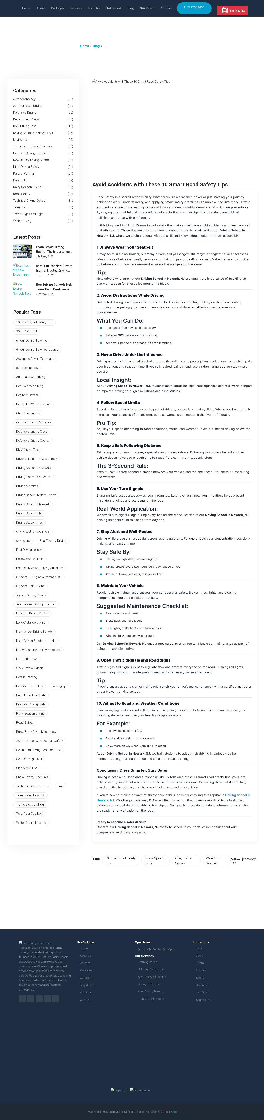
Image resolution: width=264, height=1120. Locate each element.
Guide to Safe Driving (30, 586)
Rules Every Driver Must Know (36, 732)
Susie (199, 955)
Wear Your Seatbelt (29, 813)
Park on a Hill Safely (29, 686)
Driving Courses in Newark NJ (43, 133)
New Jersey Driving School (43, 160)
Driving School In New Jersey (36, 495)
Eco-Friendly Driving (53, 540)
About (41, 8)
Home (26, 8)
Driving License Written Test (34, 477)
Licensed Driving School (43, 153)
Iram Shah (202, 992)
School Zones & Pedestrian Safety (39, 741)
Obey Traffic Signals (29, 668)
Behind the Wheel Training (33, 404)
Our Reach (147, 8)
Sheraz (200, 977)
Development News (43, 119)
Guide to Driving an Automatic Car (38, 577)
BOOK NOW (237, 11)
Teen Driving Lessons (30, 795)
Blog (131, 8)
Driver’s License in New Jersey (36, 459)
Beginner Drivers (27, 395)
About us (85, 955)
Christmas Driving (27, 413)
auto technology (27, 368)
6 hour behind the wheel (32, 340)
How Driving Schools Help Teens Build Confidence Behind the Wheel (54, 287)
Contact (166, 8)
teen (61, 786)
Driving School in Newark (33, 504)
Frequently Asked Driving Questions (40, 568)
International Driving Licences (43, 146)
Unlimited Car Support (151, 969)
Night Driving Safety (43, 167)
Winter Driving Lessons (31, 822)
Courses (85, 963)
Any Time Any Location (152, 976)
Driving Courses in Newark (33, 468)
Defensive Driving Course (33, 440)
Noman (200, 970)
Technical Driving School (43, 200)
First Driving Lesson (29, 550)
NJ (53, 641)
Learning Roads (147, 962)
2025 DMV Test (26, 331)
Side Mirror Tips (26, 768)
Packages (57, 8)
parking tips (59, 686)
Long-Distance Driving (30, 622)
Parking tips (43, 180)
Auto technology (43, 99)
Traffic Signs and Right (43, 214)
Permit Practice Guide (31, 695)
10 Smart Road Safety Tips (34, 322)
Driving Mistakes (27, 486)
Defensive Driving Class (31, 431)
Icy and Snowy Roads (31, 595)
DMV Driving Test (43, 126)
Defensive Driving (43, 112)
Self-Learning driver (29, 759)
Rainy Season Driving (43, 187)
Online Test (113, 8)
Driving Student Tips (29, 522)
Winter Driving (43, 221)
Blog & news (87, 985)
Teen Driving (43, 207)
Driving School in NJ (29, 513)
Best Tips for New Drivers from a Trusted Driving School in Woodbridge (54, 268)
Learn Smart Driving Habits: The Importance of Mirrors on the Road (53, 249)
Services (76, 8)
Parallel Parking (43, 173)
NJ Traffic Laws (26, 659)
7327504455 (195, 7)
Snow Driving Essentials (32, 777)
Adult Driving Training (151, 991)
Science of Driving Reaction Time (38, 750)
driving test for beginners (32, 531)
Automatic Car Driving (43, 106)
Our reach (86, 977)
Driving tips (43, 139)
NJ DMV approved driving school (38, 650)
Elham (200, 963)
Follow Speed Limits (29, 559)
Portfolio (94, 8)
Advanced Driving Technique (35, 359)
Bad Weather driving (29, 386)
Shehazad (202, 985)
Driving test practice (150, 984)
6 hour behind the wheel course (37, 349)
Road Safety (43, 194)
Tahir (199, 948)
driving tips (23, 540)
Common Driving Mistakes (33, 422)
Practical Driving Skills (30, 704)
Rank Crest (171, 1111)
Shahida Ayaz (204, 999)
